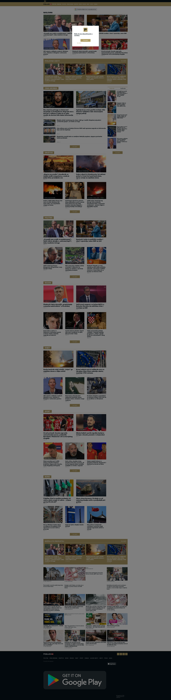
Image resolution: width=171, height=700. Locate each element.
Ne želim (79, 43)
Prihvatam (85, 40)
